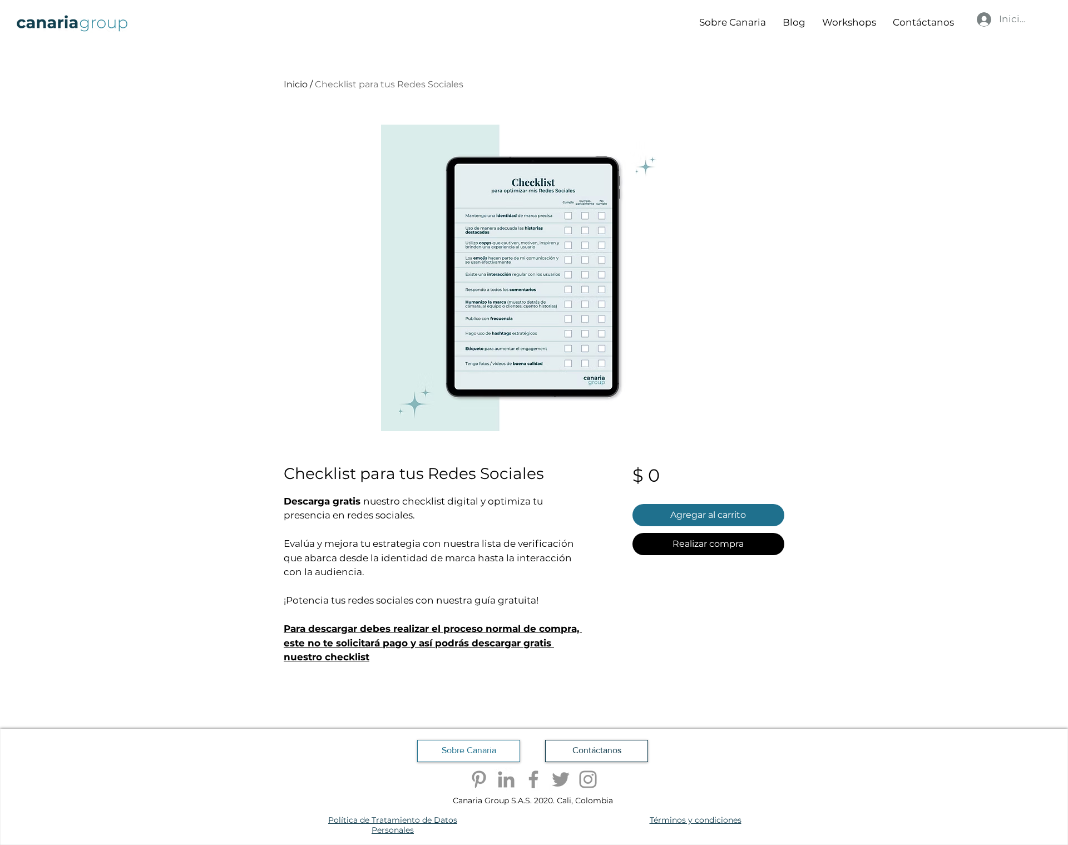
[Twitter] (560, 779)
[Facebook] (533, 779)
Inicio (296, 84)
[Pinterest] (479, 779)
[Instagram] (588, 779)
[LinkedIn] (506, 779)
